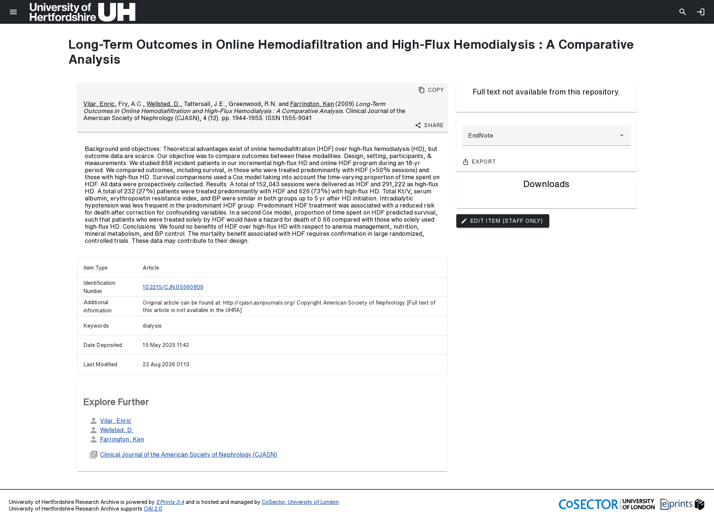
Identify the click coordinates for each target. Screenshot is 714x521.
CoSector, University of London (300, 502)
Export (484, 161)
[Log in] (701, 12)
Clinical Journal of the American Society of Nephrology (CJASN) (188, 454)
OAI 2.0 (153, 508)
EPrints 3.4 (170, 502)
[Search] (683, 12)
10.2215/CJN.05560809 (173, 287)
